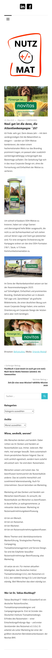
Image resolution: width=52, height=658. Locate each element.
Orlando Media (39, 351)
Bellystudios (19, 351)
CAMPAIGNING (31, 120)
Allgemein (21, 120)
